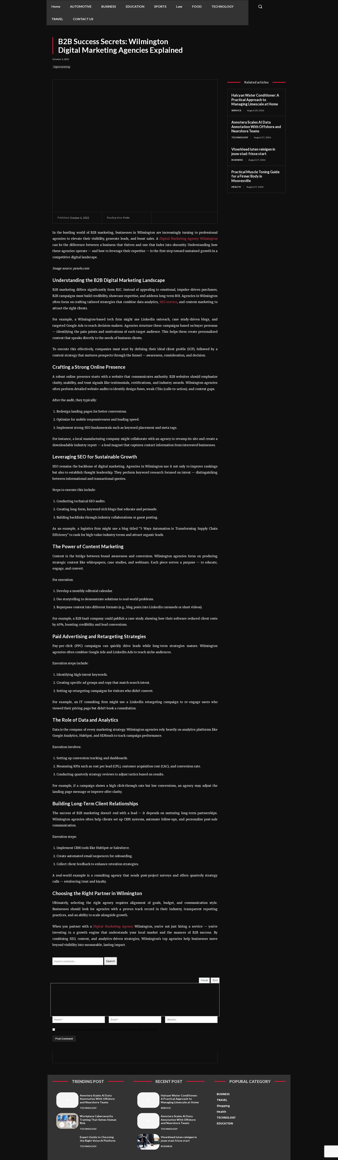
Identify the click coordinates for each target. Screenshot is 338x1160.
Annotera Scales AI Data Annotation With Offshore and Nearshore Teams (256, 126)
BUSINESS (237, 159)
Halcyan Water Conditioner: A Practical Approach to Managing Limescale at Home (255, 99)
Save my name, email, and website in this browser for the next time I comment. (107, 1029)
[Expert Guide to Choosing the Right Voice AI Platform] (67, 1141)
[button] (260, 6)
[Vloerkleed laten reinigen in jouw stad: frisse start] (148, 1141)
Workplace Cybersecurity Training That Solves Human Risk (98, 1119)
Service (236, 110)
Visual (204, 980)
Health (236, 186)
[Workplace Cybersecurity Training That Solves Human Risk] (67, 1121)
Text (215, 980)
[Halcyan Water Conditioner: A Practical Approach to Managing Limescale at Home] (148, 1100)
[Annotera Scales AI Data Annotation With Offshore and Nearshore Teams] (67, 1100)
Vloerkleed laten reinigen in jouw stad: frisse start (253, 151)
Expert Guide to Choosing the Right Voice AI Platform (97, 1138)
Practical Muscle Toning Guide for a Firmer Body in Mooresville (255, 176)
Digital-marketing (62, 66)
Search (110, 961)
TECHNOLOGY (239, 137)
